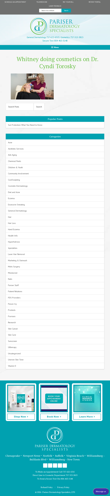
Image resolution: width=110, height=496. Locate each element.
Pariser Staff (13, 285)
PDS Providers (14, 297)
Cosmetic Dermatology (18, 186)
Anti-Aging (12, 155)
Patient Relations (15, 291)
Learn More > (87, 416)
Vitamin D (12, 366)
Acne (10, 142)
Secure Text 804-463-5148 (55, 40)
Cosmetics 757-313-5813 (71, 37)
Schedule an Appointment (15, 2)
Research (12, 322)
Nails (10, 279)
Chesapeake (12, 455)
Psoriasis (11, 316)
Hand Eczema (14, 229)
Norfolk (47, 455)
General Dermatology (17, 210)
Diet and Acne (14, 192)
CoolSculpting (14, 180)
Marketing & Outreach (17, 260)
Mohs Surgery (14, 266)
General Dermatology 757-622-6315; (43, 37)
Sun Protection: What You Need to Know (25, 125)
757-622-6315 (69, 471)
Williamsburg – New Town (64, 459)
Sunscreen (12, 341)
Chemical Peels (14, 161)
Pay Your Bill (68, 2)
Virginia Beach (75, 455)
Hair (9, 217)
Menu (56, 47)
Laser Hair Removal (16, 254)
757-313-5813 (71, 475)
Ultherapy (12, 347)
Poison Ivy (12, 304)
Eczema (11, 198)
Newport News (31, 455)
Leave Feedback (55, 6)
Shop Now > (21, 416)
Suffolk (59, 455)
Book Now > (54, 416)
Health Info (13, 235)
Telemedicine (41, 2)
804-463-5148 (67, 478)
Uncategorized (14, 353)
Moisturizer (13, 273)
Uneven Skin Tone (15, 359)
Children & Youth (15, 167)
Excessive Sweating (16, 204)
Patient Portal (95, 2)
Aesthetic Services (16, 148)
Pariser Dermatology (55, 26)
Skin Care (12, 335)
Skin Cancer (13, 328)
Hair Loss (12, 223)
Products (11, 310)
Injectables (12, 248)
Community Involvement (18, 173)
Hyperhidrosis (14, 242)
